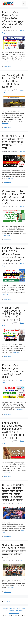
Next (8, 601)
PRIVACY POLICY (20, 608)
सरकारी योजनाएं (7, 66)
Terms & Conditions (14, 613)
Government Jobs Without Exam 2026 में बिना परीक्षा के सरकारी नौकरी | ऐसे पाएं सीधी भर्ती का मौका (13, 197)
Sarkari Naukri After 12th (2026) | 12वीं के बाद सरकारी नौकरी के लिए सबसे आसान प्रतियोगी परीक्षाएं (14, 551)
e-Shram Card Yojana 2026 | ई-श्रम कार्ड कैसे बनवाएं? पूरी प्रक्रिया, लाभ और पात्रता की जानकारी (13, 313)
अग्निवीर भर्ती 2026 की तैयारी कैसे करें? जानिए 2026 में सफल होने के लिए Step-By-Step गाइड (13, 142)
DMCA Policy (19, 610)
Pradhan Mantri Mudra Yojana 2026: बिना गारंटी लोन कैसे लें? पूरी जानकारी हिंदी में (13, 371)
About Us (5, 608)
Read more (5, 62)
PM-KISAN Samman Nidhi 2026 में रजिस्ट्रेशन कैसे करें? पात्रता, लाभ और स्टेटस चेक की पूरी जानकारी (13, 254)
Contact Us (12, 608)
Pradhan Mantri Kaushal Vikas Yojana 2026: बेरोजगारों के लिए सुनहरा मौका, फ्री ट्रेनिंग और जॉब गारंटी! (13, 20)
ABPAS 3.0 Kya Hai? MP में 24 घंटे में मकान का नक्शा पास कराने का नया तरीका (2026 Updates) (14, 80)
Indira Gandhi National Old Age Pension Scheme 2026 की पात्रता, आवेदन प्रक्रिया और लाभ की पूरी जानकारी (13, 430)
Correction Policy (10, 610)
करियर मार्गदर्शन (7, 182)
